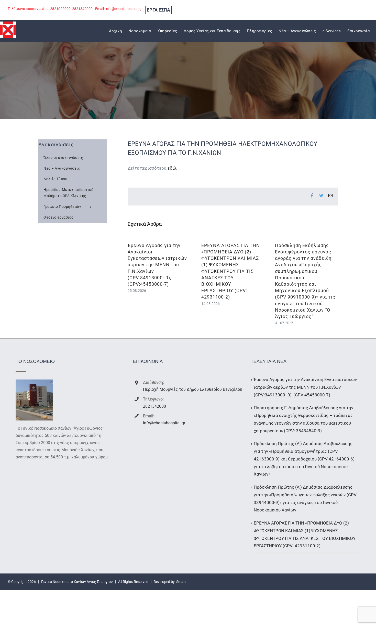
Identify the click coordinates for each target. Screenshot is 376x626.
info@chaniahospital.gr (164, 422)
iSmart (180, 582)
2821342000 (154, 406)
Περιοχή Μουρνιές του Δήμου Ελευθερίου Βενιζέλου (192, 389)
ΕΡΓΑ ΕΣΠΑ (158, 10)
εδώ (172, 168)
